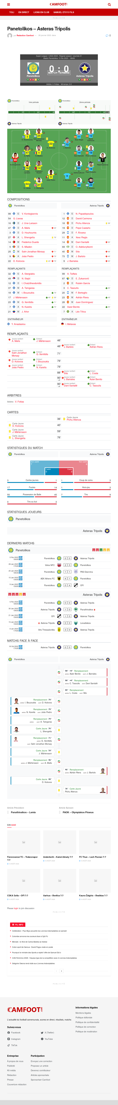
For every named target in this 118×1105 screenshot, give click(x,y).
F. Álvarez (81, 232)
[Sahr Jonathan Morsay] (39, 135)
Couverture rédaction (16, 1084)
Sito (78, 251)
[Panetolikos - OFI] (59, 585)
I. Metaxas (70, 324)
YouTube (49, 1038)
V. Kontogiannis (30, 213)
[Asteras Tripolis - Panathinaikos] (59, 609)
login (16, 908)
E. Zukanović (82, 278)
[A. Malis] (27, 152)
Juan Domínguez (84, 302)
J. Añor (25, 311)
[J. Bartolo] (67, 144)
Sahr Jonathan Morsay (33, 251)
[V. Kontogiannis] (15, 159)
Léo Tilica (81, 311)
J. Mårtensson (20, 297)
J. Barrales (72, 261)
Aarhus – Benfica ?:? (53, 895)
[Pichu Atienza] (90, 152)
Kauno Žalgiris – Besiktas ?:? (93, 895)
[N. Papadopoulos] (102, 159)
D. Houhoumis (29, 232)
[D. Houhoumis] (27, 136)
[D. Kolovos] (51, 144)
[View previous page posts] (56, 971)
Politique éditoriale (84, 1017)
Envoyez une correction (41, 1061)
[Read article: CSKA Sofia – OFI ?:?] (23, 880)
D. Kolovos (18, 261)
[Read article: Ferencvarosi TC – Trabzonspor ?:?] (23, 842)
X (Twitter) (49, 1032)
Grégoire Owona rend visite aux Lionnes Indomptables (33, 963)
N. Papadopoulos (85, 213)
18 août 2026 (13, 864)
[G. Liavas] (27, 184)
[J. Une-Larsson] (27, 167)
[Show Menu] (8, 4)
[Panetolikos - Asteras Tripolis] (59, 558)
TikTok (14, 1045)
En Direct (23, 12)
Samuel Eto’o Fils (64, 12)
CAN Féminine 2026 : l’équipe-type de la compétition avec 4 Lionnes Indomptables (44, 958)
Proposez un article (39, 1065)
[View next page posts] (61, 971)
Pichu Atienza (83, 223)
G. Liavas (18, 218)
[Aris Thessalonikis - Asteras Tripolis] (59, 629)
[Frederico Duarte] (39, 167)
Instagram (15, 1038)
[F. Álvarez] (90, 184)
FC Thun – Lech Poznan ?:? (92, 856)
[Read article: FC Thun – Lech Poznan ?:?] (95, 842)
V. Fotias (19, 401)
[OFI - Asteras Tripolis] (59, 616)
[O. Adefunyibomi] (79, 167)
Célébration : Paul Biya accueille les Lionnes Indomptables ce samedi (39, 931)
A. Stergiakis (28, 273)
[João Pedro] (51, 176)
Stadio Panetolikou (50, 58)
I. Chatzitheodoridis (31, 283)
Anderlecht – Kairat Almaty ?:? (58, 856)
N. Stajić (26, 278)
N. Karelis (27, 306)
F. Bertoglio (81, 292)
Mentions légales (83, 1012)
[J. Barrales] (67, 176)
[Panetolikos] (33, 71)
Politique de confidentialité (87, 1022)
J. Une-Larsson (29, 223)
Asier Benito (73, 306)
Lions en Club (41, 12)
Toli (11, 12)
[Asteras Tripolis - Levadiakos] (59, 623)
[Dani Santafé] (79, 152)
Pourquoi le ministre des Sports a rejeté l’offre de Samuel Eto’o (36, 952)
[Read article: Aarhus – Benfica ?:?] (59, 880)
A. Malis (26, 227)
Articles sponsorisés (40, 1075)
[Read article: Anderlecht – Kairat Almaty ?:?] (59, 842)
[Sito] (79, 184)
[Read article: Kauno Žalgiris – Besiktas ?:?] (95, 880)
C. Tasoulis (73, 288)
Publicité (11, 1065)
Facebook (15, 1032)
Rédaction (11, 1075)
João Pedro (28, 256)
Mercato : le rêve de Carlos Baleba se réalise (29, 941)
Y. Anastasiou (18, 324)
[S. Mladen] (39, 152)
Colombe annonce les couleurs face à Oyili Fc (30, 936)
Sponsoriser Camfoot (40, 1079)
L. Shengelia (28, 237)
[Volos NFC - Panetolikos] (59, 565)
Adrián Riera (82, 297)
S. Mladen (27, 246)
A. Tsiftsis (72, 273)
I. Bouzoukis (28, 292)
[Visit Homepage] (59, 4)
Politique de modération (86, 1031)
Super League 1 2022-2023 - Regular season (54, 56)
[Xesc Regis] (79, 136)
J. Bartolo (80, 256)
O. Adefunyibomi (84, 246)
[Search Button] (109, 4)
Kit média (11, 1070)
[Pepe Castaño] (90, 168)
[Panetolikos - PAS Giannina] (59, 571)
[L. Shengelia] (39, 184)
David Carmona (84, 218)
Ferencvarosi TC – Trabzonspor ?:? (22, 858)
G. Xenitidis (27, 302)
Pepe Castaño (83, 227)
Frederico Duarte (30, 242)
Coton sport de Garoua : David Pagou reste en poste (32, 947)
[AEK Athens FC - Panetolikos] (59, 578)
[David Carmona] (90, 135)
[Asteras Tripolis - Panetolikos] (59, 647)
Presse (10, 1079)
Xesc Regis (81, 237)
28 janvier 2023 (44, 35)
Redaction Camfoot (25, 35)
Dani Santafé (82, 242)
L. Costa (94, 373)
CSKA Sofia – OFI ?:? (17, 895)
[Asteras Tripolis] (85, 71)
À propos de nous (15, 1061)
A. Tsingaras (28, 288)
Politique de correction (86, 1026)
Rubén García (83, 283)
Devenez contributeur (40, 1070)
